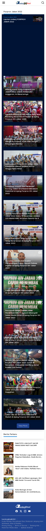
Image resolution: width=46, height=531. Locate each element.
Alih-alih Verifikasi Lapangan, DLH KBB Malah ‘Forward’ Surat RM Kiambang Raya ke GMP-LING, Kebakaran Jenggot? (28, 479)
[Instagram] (25, 511)
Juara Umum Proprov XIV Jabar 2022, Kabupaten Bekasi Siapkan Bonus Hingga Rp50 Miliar (21, 166)
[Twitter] (20, 511)
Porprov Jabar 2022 (10, 17)
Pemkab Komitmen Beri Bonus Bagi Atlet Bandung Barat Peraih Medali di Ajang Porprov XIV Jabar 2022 (23, 116)
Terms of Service (21, 525)
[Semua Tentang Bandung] (23, 2)
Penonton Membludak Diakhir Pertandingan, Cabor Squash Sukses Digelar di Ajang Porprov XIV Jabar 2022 (21, 264)
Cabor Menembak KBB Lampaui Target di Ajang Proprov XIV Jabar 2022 (22, 291)
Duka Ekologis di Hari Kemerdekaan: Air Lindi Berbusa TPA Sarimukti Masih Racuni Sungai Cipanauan (28, 491)
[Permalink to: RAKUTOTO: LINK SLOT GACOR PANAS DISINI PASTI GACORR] (8, 447)
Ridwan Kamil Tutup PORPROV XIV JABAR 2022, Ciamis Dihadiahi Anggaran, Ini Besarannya (20, 91)
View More (23, 426)
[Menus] (4, 2)
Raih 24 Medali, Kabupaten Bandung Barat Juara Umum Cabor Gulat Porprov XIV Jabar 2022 (23, 340)
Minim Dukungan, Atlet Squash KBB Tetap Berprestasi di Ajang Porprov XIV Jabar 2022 (22, 240)
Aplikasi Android (27, 528)
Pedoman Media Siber (10, 528)
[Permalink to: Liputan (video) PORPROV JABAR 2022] (37, 19)
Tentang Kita (34, 525)
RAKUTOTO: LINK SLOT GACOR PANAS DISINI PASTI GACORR (26, 444)
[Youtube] (29, 511)
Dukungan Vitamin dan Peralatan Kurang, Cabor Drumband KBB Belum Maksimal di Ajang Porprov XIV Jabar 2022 (21, 190)
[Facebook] (16, 511)
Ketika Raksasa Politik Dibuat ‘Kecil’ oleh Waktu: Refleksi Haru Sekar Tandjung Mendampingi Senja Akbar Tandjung (27, 468)
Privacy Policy (7, 525)
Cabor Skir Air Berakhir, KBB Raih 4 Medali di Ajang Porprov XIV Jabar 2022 (22, 415)
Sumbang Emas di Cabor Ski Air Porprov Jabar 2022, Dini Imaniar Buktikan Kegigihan (22, 389)
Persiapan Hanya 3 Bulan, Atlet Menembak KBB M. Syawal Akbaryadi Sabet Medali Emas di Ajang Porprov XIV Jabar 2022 (22, 314)
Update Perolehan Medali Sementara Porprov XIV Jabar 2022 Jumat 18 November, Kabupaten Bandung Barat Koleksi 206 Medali (22, 363)
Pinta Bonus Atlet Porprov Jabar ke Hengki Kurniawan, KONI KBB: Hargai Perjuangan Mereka (21, 141)
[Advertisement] (23, 49)
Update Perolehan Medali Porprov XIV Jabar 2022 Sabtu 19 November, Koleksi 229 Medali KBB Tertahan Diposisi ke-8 (22, 215)
